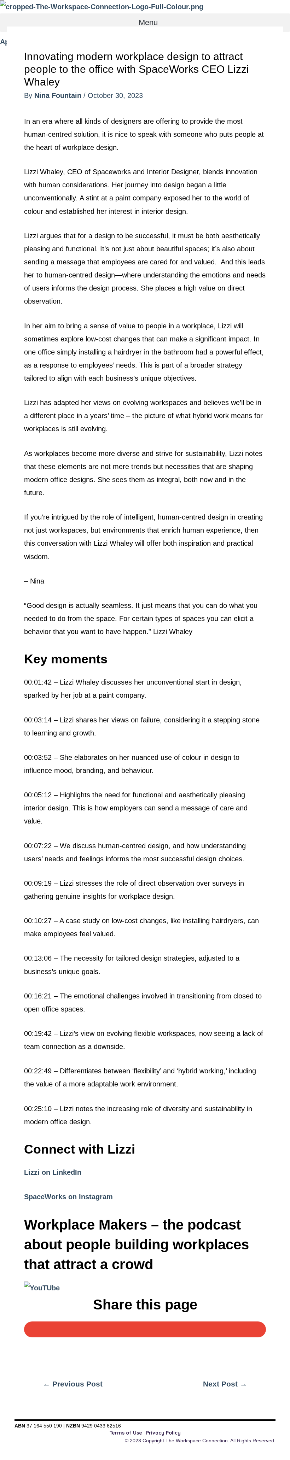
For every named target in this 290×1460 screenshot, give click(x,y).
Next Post (225, 1384)
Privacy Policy (163, 1433)
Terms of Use (126, 1433)
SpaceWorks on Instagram (68, 1197)
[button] (145, 22)
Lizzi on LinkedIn (52, 1172)
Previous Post (73, 1384)
